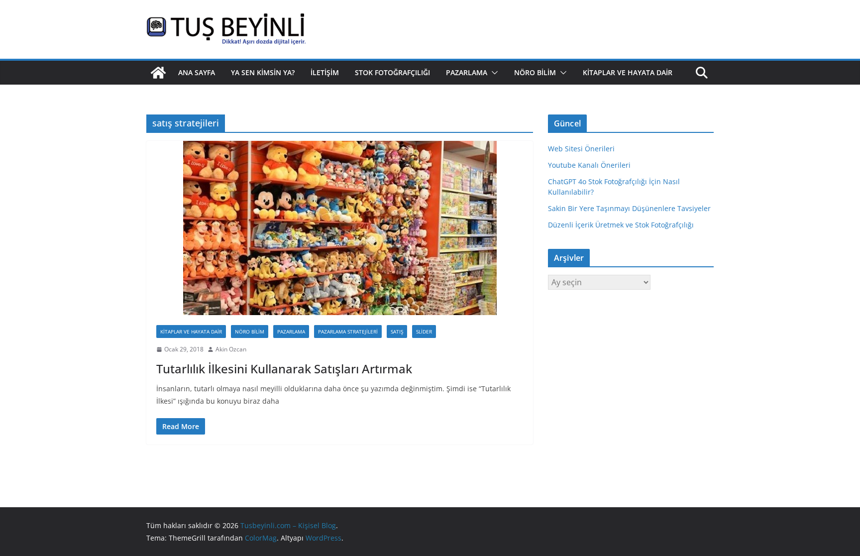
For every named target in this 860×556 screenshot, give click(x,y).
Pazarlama (466, 72)
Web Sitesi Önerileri (581, 148)
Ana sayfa (196, 72)
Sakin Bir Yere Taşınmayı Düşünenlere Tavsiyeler (629, 208)
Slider (424, 331)
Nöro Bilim (535, 72)
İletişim (325, 72)
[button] (492, 73)
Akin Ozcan (230, 349)
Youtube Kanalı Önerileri (589, 165)
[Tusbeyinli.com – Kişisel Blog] (158, 73)
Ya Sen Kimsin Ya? (263, 72)
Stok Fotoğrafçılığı (392, 72)
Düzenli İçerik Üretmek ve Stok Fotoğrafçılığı (621, 224)
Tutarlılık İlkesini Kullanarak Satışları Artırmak (284, 368)
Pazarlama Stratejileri (348, 331)
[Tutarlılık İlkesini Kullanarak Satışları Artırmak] (339, 228)
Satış (397, 331)
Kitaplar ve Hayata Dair (627, 72)
